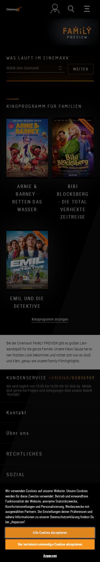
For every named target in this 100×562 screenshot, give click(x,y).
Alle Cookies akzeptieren (50, 532)
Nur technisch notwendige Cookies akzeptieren (50, 544)
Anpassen (50, 555)
